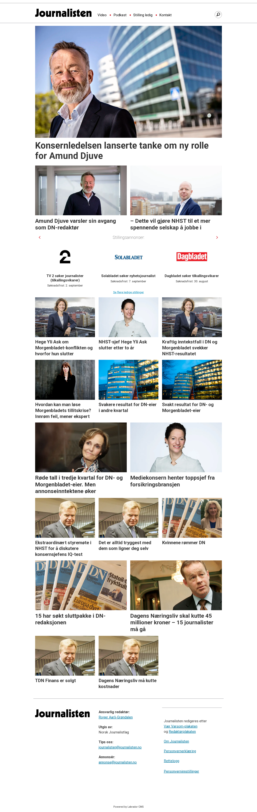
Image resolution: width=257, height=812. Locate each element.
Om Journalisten (176, 741)
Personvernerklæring (180, 751)
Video (102, 15)
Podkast (120, 15)
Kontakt (165, 15)
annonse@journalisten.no (118, 762)
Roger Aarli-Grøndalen (116, 717)
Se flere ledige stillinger (128, 292)
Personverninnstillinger (181, 771)
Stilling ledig (142, 15)
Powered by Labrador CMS (128, 806)
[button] (39, 237)
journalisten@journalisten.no (120, 747)
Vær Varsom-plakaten (180, 726)
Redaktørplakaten (182, 731)
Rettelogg (171, 761)
